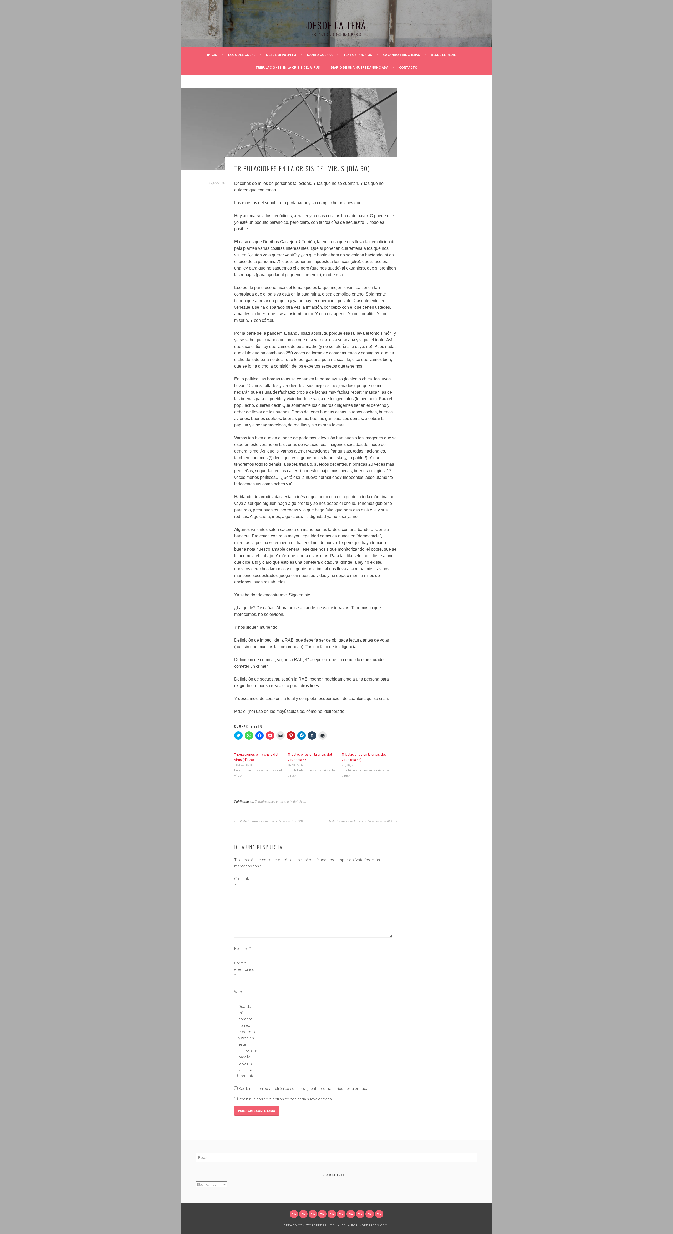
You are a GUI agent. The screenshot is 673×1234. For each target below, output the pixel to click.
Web (238, 991)
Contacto (408, 67)
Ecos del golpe (241, 54)
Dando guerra (320, 54)
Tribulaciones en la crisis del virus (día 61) (360, 821)
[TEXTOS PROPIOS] (332, 1214)
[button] (289, 129)
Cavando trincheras (401, 54)
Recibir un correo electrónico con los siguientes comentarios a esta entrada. (303, 1088)
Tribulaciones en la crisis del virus (288, 67)
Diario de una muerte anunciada (359, 67)
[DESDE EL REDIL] (350, 1214)
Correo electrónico (242, 969)
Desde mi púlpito (281, 54)
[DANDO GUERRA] (322, 1214)
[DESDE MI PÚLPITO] (313, 1214)
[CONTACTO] (379, 1214)
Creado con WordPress (305, 1225)
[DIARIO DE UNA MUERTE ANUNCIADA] (369, 1214)
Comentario (242, 881)
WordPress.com (373, 1225)
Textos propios (357, 54)
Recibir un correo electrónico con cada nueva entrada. (285, 1098)
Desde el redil (443, 54)
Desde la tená (336, 25)
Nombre (242, 948)
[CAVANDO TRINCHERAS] (341, 1214)
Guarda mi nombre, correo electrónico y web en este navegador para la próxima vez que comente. (246, 1041)
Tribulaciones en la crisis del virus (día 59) (271, 821)
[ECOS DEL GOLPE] (303, 1214)
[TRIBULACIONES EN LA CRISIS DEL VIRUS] (360, 1214)
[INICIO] (294, 1214)
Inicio (212, 54)
